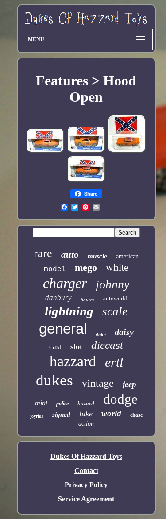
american (127, 256)
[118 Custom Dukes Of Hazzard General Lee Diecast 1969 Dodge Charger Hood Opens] (45, 151)
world (111, 413)
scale (114, 311)
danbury (58, 297)
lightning (69, 311)
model (55, 269)
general (63, 328)
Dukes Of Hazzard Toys (86, 456)
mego (86, 267)
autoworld (115, 298)
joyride (36, 416)
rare (43, 253)
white (117, 267)
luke (86, 413)
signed (61, 414)
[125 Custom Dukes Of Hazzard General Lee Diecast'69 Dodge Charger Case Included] (127, 151)
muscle (97, 256)
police (62, 403)
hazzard (73, 361)
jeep (129, 384)
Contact (86, 470)
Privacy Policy (86, 484)
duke (101, 334)
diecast (107, 345)
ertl (114, 362)
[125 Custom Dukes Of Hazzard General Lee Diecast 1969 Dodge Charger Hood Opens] (86, 151)
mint (41, 403)
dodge (120, 399)
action (86, 423)
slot (76, 346)
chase (136, 415)
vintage (98, 383)
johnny (112, 284)
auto (70, 254)
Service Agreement (86, 499)
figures (87, 299)
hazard (85, 403)
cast (55, 346)
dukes (54, 380)
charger (65, 283)
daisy (124, 332)
